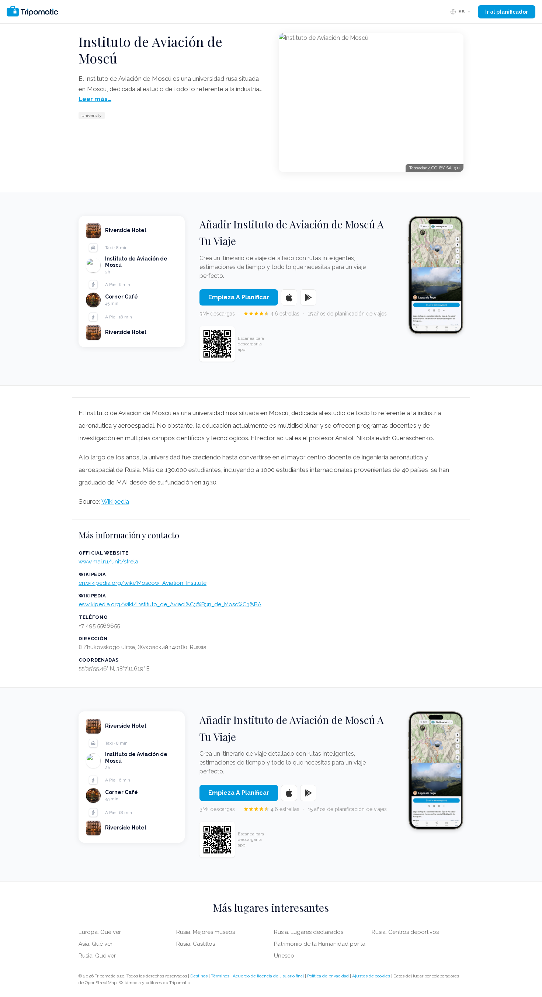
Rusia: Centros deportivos (405, 932)
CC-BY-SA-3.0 (445, 167)
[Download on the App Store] (289, 297)
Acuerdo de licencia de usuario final (268, 976)
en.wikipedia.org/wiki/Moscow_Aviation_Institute (142, 583)
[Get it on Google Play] (308, 297)
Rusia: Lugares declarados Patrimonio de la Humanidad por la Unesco (319, 944)
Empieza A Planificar (238, 297)
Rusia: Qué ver (97, 955)
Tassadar (418, 167)
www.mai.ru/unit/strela (108, 561)
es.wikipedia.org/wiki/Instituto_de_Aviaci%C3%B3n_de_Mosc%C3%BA (170, 604)
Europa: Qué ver (100, 932)
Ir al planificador (506, 12)
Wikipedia (115, 501)
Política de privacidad (328, 976)
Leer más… (95, 99)
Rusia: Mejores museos (205, 932)
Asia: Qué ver (95, 944)
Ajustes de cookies (371, 976)
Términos (220, 976)
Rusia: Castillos (195, 944)
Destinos (199, 976)
